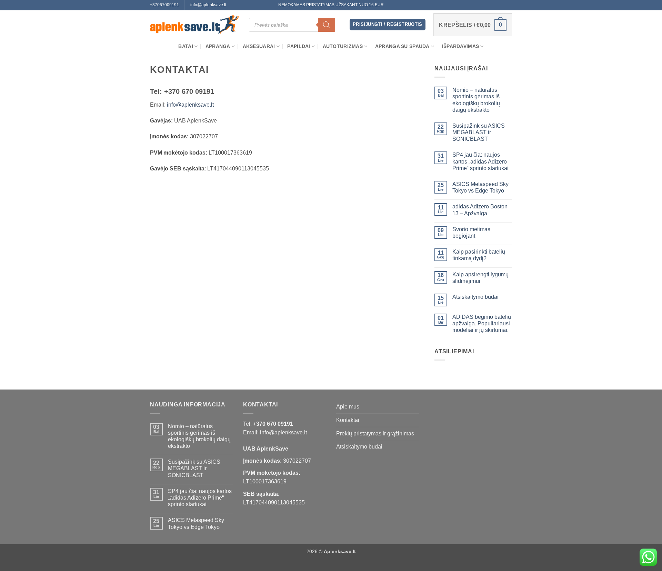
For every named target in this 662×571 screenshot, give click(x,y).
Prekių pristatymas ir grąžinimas (375, 433)
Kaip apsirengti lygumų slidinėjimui (480, 278)
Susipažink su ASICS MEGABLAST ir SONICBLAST (478, 132)
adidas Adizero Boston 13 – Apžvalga (480, 210)
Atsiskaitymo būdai (475, 297)
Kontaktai (347, 420)
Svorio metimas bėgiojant (471, 232)
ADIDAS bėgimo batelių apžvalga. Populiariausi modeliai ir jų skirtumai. (481, 323)
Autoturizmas (343, 46)
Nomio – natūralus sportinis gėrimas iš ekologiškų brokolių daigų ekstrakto (476, 100)
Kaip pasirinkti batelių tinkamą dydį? (478, 255)
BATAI (185, 46)
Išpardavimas (460, 46)
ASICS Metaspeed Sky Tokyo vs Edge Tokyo (480, 187)
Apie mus (347, 407)
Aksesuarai (259, 46)
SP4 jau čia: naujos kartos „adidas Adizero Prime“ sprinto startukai (480, 161)
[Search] (326, 25)
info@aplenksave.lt (190, 105)
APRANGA (217, 46)
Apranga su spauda (402, 46)
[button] (387, 24)
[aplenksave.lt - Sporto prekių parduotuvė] (194, 25)
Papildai (298, 46)
